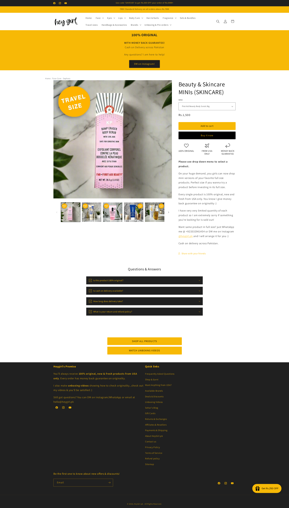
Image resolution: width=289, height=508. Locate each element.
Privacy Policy (152, 447)
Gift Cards (150, 413)
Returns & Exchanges (156, 418)
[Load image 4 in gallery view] (133, 212)
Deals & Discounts (154, 396)
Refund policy (152, 458)
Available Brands (154, 390)
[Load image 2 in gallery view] (91, 212)
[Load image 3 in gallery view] (112, 212)
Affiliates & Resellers (156, 424)
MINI (181, 99)
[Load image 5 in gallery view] (154, 212)
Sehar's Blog (151, 407)
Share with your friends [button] (194, 253)
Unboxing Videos (154, 401)
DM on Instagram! (144, 63)
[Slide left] (56, 212)
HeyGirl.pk (138, 504)
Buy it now (207, 135)
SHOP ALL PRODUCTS (144, 341)
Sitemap (149, 464)
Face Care (56, 78)
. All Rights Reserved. (153, 504)
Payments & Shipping (156, 430)
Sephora (66, 78)
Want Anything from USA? (158, 384)
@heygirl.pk (186, 236)
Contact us (150, 441)
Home (48, 78)
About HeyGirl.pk (154, 435)
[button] (99, 18)
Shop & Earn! (151, 379)
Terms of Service (153, 452)
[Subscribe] (109, 483)
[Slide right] (168, 212)
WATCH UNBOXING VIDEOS (144, 350)
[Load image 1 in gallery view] (70, 212)
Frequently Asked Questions (159, 373)
